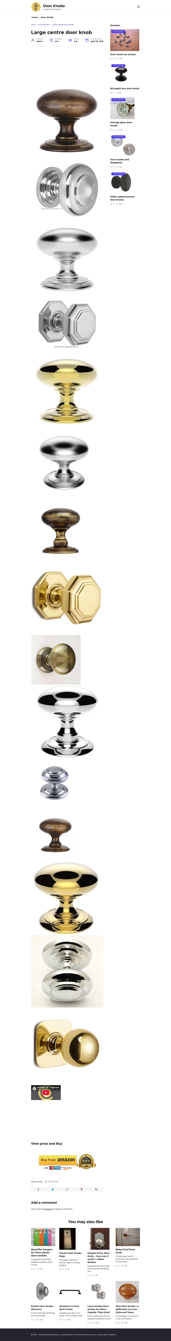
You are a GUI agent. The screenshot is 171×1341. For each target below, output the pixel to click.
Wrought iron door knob (124, 88)
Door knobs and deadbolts (119, 161)
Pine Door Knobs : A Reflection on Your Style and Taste (127, 1309)
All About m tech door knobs (69, 1308)
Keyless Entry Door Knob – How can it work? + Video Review (98, 1258)
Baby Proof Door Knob (125, 1251)
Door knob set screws (123, 54)
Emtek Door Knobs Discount (42, 1308)
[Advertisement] (47, 66)
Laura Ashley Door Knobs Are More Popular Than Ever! (98, 1309)
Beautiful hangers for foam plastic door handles (41, 1252)
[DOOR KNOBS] (124, 49)
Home (35, 17)
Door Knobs (54, 6)
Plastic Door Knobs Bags (70, 1255)
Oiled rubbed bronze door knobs (122, 198)
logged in (48, 1209)
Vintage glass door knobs (121, 124)
